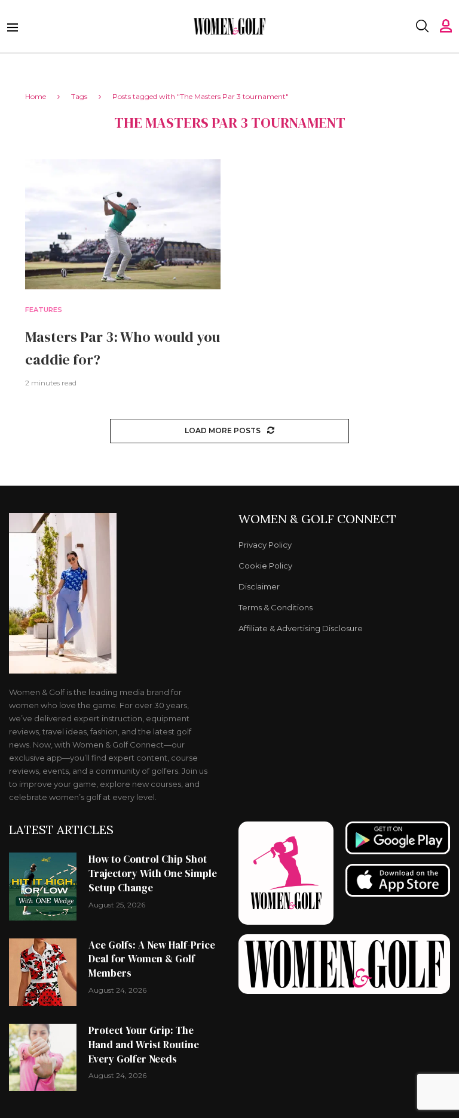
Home (35, 96)
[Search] (422, 26)
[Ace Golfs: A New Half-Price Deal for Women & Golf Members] (42, 972)
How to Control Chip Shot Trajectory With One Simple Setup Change (152, 873)
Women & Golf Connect (317, 519)
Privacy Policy (265, 545)
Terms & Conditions (275, 607)
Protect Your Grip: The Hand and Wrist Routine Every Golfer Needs (143, 1044)
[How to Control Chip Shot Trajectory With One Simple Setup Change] (42, 886)
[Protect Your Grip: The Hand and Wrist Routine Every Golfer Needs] (42, 1057)
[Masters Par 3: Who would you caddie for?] (123, 224)
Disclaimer (259, 587)
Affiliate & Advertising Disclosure (300, 628)
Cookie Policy (265, 566)
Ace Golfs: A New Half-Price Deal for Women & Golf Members (151, 959)
